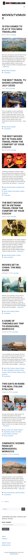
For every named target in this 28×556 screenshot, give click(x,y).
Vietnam (18, 255)
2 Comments (7, 72)
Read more (6, 66)
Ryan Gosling (15, 191)
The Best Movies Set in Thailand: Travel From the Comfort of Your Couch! (13, 141)
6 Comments (7, 376)
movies (5, 191)
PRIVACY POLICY (6, 542)
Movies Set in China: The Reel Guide (11, 267)
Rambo (10, 191)
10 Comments (7, 494)
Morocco (12, 368)
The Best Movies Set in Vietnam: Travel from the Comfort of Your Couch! (13, 208)
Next (7, 501)
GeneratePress (14, 554)
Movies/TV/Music (11, 70)
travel (23, 372)
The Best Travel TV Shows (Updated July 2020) (14, 83)
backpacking (10, 370)
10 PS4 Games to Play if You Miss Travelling (12, 29)
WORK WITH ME (6, 545)
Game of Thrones (11, 372)
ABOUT (4, 536)
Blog (5, 70)
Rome (19, 431)
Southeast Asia (20, 187)
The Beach (5, 193)
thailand (22, 191)
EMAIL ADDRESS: (6, 522)
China (8, 311)
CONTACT (4, 538)
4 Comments (7, 313)
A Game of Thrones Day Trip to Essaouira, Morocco (13, 324)
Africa (5, 368)
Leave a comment (8, 257)
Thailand (4, 189)
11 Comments (7, 128)
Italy (12, 429)
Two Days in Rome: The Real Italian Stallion (13, 386)
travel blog (4, 374)
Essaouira (17, 370)
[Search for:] (11, 509)
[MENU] (24, 7)
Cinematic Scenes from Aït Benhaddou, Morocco (13, 447)
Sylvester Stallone (6, 433)
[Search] (23, 509)
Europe (8, 429)
